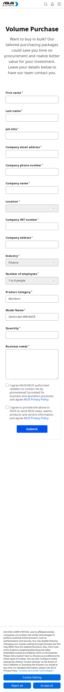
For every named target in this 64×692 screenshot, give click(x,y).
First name (13, 93)
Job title (11, 129)
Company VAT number (21, 220)
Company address (18, 238)
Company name (17, 183)
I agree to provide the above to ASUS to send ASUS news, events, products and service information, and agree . (32, 413)
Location (12, 201)
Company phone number (23, 165)
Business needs (17, 346)
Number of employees (21, 274)
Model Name (15, 310)
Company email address (23, 147)
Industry (12, 256)
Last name (13, 111)
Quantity (12, 328)
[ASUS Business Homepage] (10, 4)
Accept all (47, 685)
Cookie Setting (32, 677)
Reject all (17, 685)
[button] (46, 4)
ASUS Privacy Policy (36, 399)
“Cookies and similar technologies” (35, 670)
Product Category (18, 292)
